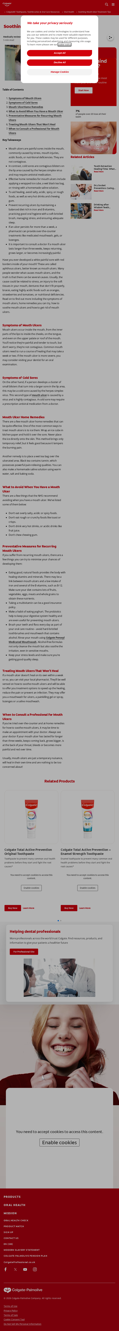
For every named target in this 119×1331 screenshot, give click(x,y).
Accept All (59, 53)
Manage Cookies (60, 72)
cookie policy (64, 44)
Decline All (59, 62)
